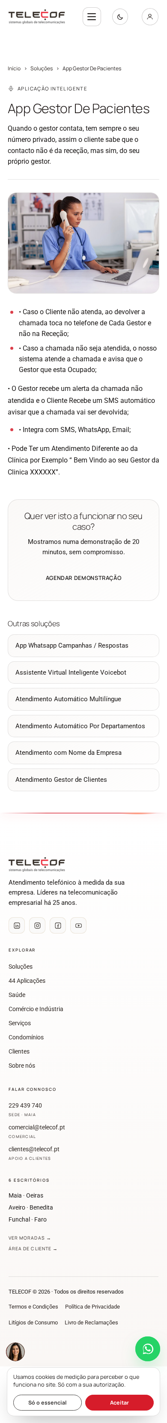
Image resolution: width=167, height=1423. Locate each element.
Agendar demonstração (84, 578)
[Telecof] (40, 16)
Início (14, 68)
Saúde (17, 995)
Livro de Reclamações (91, 1322)
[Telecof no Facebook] (58, 925)
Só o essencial (47, 1402)
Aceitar (119, 1402)
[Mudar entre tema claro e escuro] (120, 17)
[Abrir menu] (92, 16)
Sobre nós (22, 1065)
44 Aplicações (27, 981)
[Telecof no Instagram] (37, 925)
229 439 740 (25, 1109)
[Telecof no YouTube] (78, 925)
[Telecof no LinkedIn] (17, 925)
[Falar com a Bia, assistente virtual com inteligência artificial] (15, 1351)
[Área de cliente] (150, 16)
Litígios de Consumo (33, 1322)
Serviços (20, 1023)
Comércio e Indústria (36, 1009)
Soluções (41, 68)
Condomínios (26, 1037)
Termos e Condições (33, 1306)
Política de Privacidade (92, 1306)
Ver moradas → (30, 1238)
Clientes (19, 1051)
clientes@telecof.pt (34, 1153)
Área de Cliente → (33, 1249)
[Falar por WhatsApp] (147, 1348)
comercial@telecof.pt (37, 1131)
